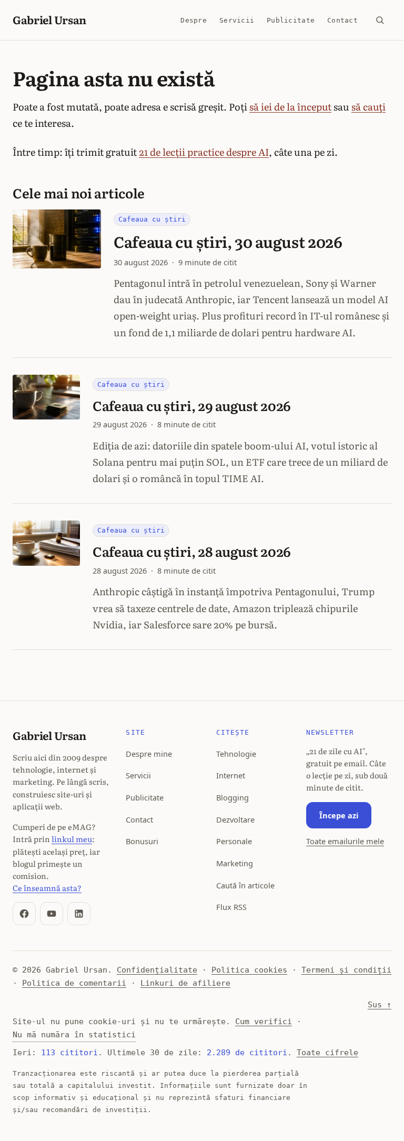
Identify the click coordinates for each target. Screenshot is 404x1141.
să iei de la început (290, 106)
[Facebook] (24, 913)
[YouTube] (51, 913)
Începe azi (338, 815)
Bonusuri (142, 841)
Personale (234, 841)
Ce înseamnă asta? (47, 887)
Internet (230, 775)
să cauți (368, 106)
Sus (379, 1004)
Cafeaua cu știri (152, 219)
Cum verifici (263, 1021)
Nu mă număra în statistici (74, 1034)
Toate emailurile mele (345, 841)
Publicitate (291, 20)
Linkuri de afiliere (185, 983)
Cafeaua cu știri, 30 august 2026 (228, 241)
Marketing (234, 863)
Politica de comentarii (74, 983)
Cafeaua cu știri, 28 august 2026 (192, 551)
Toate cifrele (327, 1052)
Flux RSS (231, 907)
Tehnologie (236, 753)
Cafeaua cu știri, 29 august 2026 (192, 405)
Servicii (236, 20)
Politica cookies (249, 970)
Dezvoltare (235, 819)
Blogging (232, 797)
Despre (193, 20)
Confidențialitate (157, 970)
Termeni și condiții (346, 970)
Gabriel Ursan (49, 19)
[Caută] (379, 20)
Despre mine (149, 753)
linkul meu (72, 838)
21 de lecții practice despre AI (204, 151)
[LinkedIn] (78, 913)
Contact (342, 20)
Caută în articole (245, 885)
